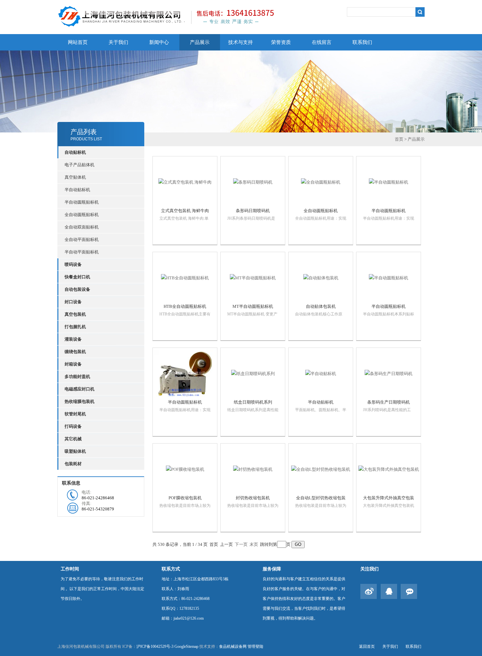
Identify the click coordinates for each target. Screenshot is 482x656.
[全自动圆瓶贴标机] (321, 182)
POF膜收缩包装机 (185, 497)
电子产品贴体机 (79, 164)
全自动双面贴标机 (82, 227)
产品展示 (200, 42)
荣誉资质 (281, 42)
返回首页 (367, 646)
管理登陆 (255, 646)
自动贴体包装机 (321, 306)
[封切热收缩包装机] (253, 469)
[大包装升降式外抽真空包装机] (388, 469)
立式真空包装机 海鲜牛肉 (185, 210)
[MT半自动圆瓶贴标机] (253, 278)
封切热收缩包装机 (253, 497)
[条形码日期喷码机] (253, 182)
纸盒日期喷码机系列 (253, 402)
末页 (254, 544)
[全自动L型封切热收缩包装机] (321, 469)
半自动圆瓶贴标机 (82, 202)
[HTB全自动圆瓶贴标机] (185, 278)
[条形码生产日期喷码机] (388, 373)
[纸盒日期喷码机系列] (253, 373)
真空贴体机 (75, 177)
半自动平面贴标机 (82, 251)
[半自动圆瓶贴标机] (388, 182)
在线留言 (321, 42)
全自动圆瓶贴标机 (82, 214)
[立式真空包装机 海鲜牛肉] (185, 182)
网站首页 (78, 42)
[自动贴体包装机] (321, 278)
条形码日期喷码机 (253, 210)
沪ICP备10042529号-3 (154, 646)
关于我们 (118, 42)
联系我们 (362, 42)
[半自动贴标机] (321, 373)
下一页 (241, 544)
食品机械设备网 (233, 646)
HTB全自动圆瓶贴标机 (185, 306)
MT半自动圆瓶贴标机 (252, 306)
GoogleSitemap (186, 646)
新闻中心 (159, 42)
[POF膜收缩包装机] (185, 469)
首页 (399, 139)
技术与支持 (240, 42)
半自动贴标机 (77, 189)
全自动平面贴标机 (82, 239)
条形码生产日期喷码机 (388, 402)
